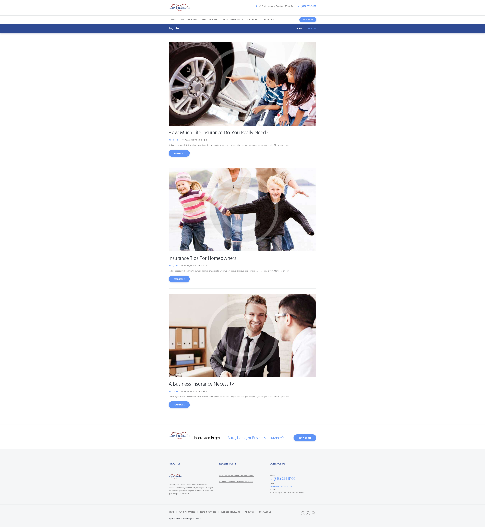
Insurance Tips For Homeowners (202, 259)
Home (299, 28)
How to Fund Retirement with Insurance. (236, 475)
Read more (179, 153)
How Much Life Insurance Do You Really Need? (218, 133)
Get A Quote (305, 438)
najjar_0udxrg (190, 140)
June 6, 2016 (173, 140)
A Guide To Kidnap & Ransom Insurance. (236, 481)
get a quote (308, 19)
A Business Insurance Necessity (201, 384)
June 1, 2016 (173, 265)
